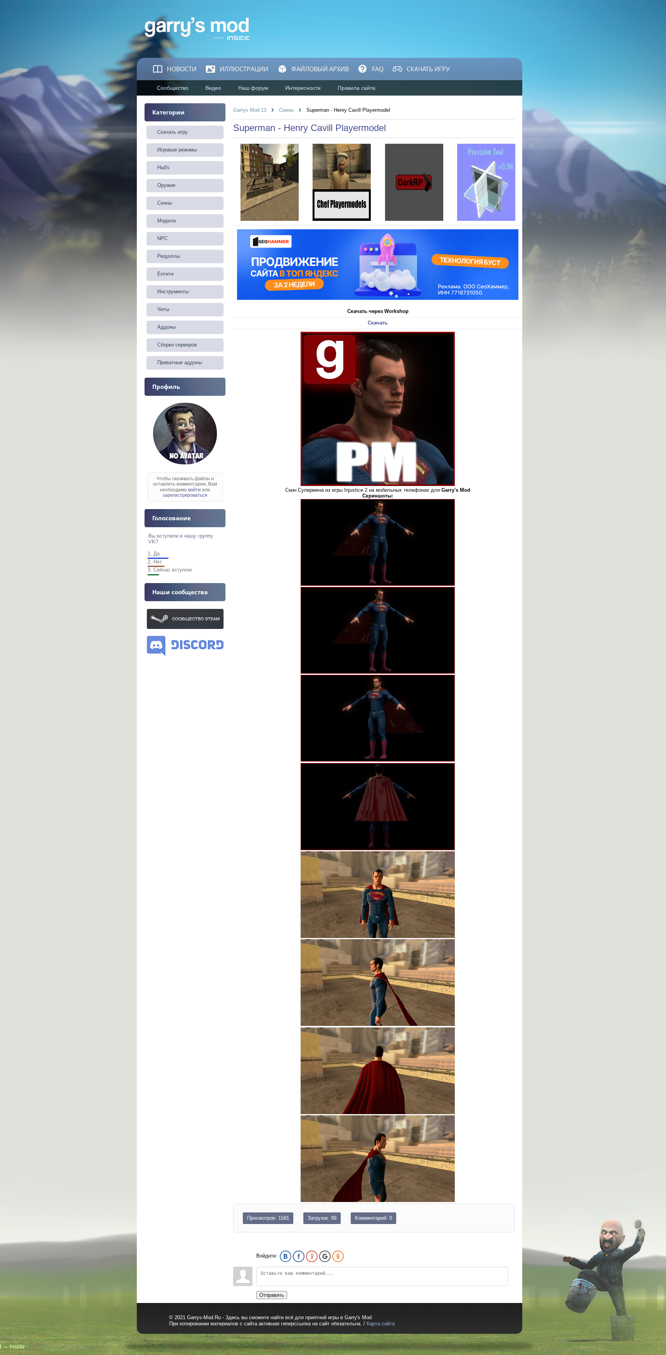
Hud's (163, 167)
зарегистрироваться (185, 495)
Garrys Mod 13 (249, 110)
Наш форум (253, 88)
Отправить (271, 1295)
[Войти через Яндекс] (312, 1256)
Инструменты (172, 291)
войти (194, 490)
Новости (182, 69)
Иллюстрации (244, 69)
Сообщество (172, 88)
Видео (213, 88)
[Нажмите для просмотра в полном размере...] (378, 484)
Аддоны (166, 327)
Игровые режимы (177, 150)
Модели (166, 221)
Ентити (165, 274)
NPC (162, 238)
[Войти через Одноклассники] (338, 1256)
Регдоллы (168, 256)
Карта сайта (381, 1323)
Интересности (303, 88)
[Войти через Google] (325, 1256)
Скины (286, 110)
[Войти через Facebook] (298, 1256)
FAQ (377, 69)
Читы (163, 309)
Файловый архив (320, 69)
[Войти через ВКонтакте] (285, 1256)
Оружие (166, 185)
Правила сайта (356, 88)
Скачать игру (428, 69)
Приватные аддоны (179, 362)
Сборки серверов (177, 345)
